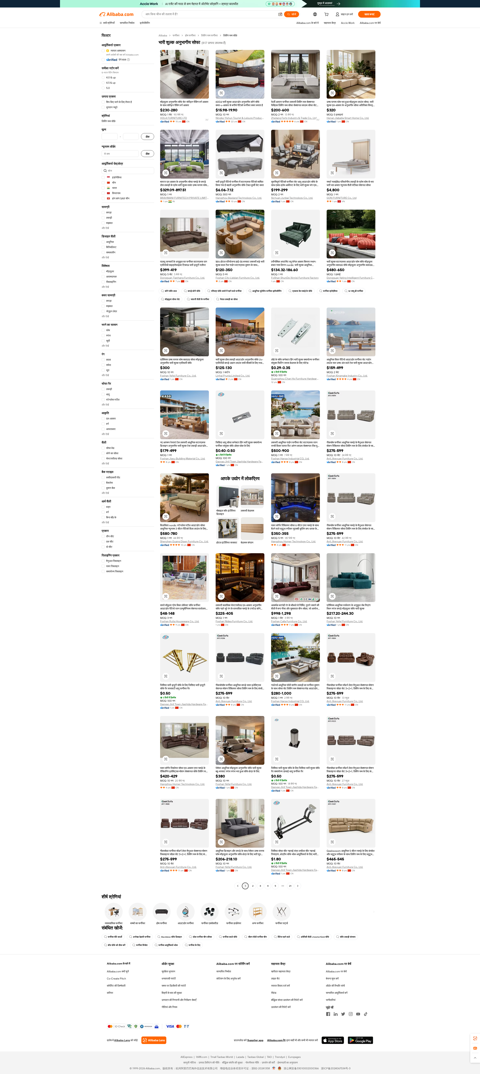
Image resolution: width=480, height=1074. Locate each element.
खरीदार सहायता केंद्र (280, 971)
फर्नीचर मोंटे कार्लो (115, 937)
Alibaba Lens (122, 1040)
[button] (280, 14)
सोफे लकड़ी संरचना (348, 937)
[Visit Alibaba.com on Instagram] (350, 1014)
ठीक (147, 136)
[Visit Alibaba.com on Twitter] (343, 1014)
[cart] (327, 14)
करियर (110, 992)
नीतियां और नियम (169, 1007)
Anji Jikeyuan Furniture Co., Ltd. (345, 458)
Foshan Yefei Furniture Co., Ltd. (178, 375)
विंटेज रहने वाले (284, 937)
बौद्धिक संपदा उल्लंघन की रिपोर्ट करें (287, 999)
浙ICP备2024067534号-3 (335, 1068)
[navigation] (128, 461)
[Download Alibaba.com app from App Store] (333, 1040)
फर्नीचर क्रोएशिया (330, 291)
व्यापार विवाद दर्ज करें (280, 985)
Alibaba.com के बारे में (118, 963)
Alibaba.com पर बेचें (336, 971)
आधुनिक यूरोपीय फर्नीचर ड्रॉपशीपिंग (266, 291)
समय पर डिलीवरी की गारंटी (174, 985)
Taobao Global (255, 1056)
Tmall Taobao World (221, 1056)
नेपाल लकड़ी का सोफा (229, 299)
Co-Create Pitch (116, 978)
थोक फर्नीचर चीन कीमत (202, 937)
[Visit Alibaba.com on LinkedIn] (335, 1014)
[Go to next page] (297, 886)
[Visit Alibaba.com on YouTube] (358, 1014)
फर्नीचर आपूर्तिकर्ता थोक (168, 945)
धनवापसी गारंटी (169, 978)
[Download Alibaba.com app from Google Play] (360, 1040)
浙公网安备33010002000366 (301, 1068)
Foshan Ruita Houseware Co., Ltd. (179, 621)
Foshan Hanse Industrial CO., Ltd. (290, 458)
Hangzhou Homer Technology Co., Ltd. (293, 541)
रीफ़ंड (273, 992)
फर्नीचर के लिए (194, 945)
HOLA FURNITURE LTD (173, 117)
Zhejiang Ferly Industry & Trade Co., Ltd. (294, 117)
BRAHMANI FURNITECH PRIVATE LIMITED (184, 197)
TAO (269, 1056)
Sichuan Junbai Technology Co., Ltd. (292, 197)
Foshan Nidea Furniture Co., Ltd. (234, 621)
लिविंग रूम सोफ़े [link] (230, 35)
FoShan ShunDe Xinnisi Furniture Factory (295, 277)
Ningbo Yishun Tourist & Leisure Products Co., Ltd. (240, 117)
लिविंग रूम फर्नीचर (209, 35)
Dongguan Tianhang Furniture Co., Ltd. (182, 277)
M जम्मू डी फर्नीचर (355, 291)
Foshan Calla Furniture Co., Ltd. (289, 621)
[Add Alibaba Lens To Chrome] (153, 1040)
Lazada (240, 1056)
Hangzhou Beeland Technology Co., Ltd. (239, 197)
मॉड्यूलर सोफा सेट (172, 299)
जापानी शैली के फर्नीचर (200, 299)
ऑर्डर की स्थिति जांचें (335, 985)
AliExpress (187, 1056)
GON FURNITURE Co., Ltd (341, 197)
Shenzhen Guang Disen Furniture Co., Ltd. (184, 541)
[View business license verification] (274, 1068)
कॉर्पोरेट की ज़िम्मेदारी (116, 985)
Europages (294, 1056)
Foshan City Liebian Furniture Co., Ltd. (238, 277)
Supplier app (255, 1040)
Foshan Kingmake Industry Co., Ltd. (347, 375)
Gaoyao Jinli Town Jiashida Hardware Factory (240, 461)
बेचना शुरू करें (332, 978)
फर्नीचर (176, 35)
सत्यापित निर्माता (223, 971)
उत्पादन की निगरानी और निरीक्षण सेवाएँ (179, 999)
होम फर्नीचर (190, 35)
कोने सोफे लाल (171, 291)
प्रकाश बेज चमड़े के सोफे (302, 291)
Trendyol (280, 1056)
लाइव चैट (275, 978)
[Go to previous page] (237, 886)
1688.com (201, 1056)
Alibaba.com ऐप (276, 1040)
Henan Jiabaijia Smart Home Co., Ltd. (348, 117)
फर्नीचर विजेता (142, 945)
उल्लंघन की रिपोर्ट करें (281, 1007)
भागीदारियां (330, 999)
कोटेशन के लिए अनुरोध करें (228, 978)
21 (290, 886)
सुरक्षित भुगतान (168, 971)
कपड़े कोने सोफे (194, 291)
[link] (475, 1038)
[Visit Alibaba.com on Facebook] (328, 1014)
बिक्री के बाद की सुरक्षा (172, 992)
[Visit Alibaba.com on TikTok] (365, 1014)
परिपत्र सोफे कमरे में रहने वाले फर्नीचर (226, 291)
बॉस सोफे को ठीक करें (116, 945)
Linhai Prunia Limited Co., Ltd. (233, 375)
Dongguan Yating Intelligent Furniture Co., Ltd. (351, 277)
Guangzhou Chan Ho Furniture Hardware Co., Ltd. (295, 378)
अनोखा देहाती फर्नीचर (141, 937)
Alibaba (163, 35)
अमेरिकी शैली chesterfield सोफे (315, 937)
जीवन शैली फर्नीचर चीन (257, 937)
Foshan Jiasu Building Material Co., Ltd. (182, 458)
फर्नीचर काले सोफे (230, 937)
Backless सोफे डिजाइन (171, 937)
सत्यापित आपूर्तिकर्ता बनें (336, 992)
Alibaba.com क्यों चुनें (118, 971)
